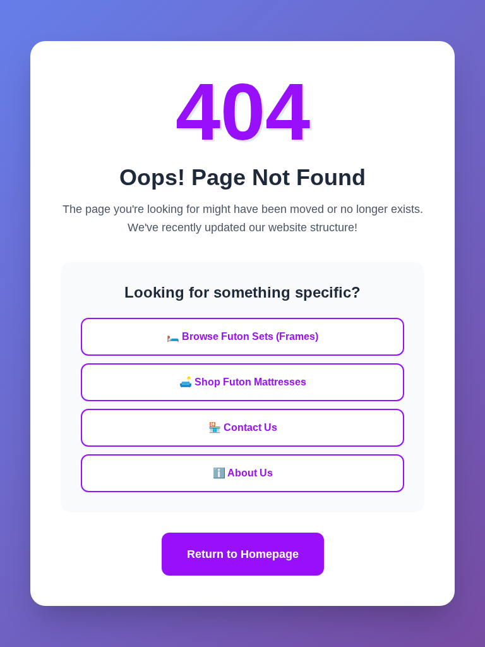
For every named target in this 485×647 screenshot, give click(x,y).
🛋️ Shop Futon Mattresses (242, 382)
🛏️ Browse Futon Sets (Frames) (242, 336)
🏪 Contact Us (242, 427)
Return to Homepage (243, 554)
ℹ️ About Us (243, 473)
